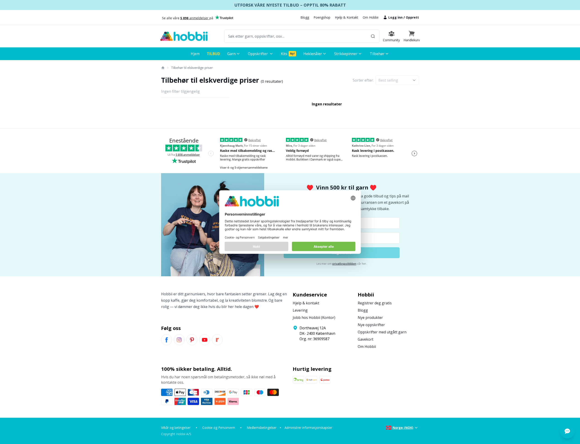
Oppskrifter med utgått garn (382, 332)
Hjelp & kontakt (306, 303)
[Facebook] (166, 339)
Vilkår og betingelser (176, 427)
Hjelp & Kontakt (346, 17)
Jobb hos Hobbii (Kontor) (314, 317)
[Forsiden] (162, 68)
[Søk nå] (373, 36)
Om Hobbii (370, 17)
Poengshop (322, 17)
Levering (300, 310)
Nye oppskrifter (371, 324)
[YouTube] (204, 339)
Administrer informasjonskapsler (308, 427)
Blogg (304, 17)
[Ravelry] (217, 339)
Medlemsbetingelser (261, 427)
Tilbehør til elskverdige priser (192, 68)
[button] (412, 36)
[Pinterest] (191, 339)
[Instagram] (179, 339)
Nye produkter (370, 317)
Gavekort (365, 339)
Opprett (412, 17)
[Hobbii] (184, 36)
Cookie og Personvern (218, 427)
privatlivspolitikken (344, 264)
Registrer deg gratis (375, 303)
